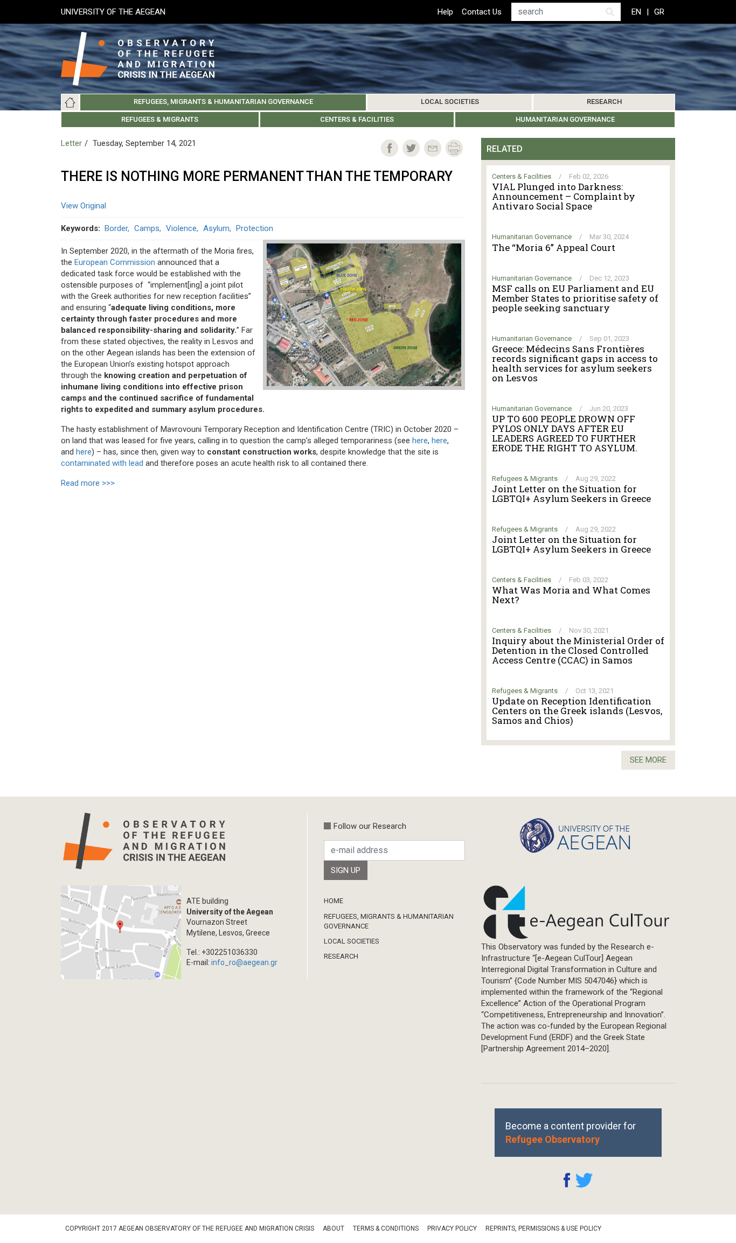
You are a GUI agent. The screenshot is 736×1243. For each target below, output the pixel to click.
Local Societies (450, 101)
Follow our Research (370, 826)
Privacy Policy (452, 1228)
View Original (83, 206)
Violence (181, 228)
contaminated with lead (102, 463)
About (333, 1228)
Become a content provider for (570, 1132)
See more (648, 760)
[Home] (146, 59)
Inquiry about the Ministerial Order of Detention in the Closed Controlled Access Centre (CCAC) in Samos (578, 650)
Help (445, 12)
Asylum (216, 228)
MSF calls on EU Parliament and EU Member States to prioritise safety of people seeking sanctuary (575, 298)
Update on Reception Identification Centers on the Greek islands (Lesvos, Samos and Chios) (577, 710)
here (420, 440)
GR (659, 12)
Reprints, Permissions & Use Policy (543, 1228)
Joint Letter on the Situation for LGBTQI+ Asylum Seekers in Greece (571, 494)
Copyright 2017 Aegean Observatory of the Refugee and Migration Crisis (189, 1228)
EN (636, 12)
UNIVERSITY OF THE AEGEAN (113, 12)
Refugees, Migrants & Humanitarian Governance (223, 101)
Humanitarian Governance (565, 119)
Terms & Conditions (386, 1228)
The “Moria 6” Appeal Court (553, 248)
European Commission (114, 262)
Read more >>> (88, 483)
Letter (71, 143)
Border (116, 228)
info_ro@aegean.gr (244, 962)
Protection (254, 228)
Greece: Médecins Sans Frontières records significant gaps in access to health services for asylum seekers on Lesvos (575, 363)
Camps (146, 228)
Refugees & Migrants (159, 119)
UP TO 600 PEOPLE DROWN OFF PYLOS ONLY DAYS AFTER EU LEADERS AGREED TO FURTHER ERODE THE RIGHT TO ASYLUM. (564, 433)
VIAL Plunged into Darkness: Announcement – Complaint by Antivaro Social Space (563, 196)
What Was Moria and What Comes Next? (571, 595)
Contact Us (482, 12)
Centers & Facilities (357, 119)
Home (70, 102)
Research (604, 101)
